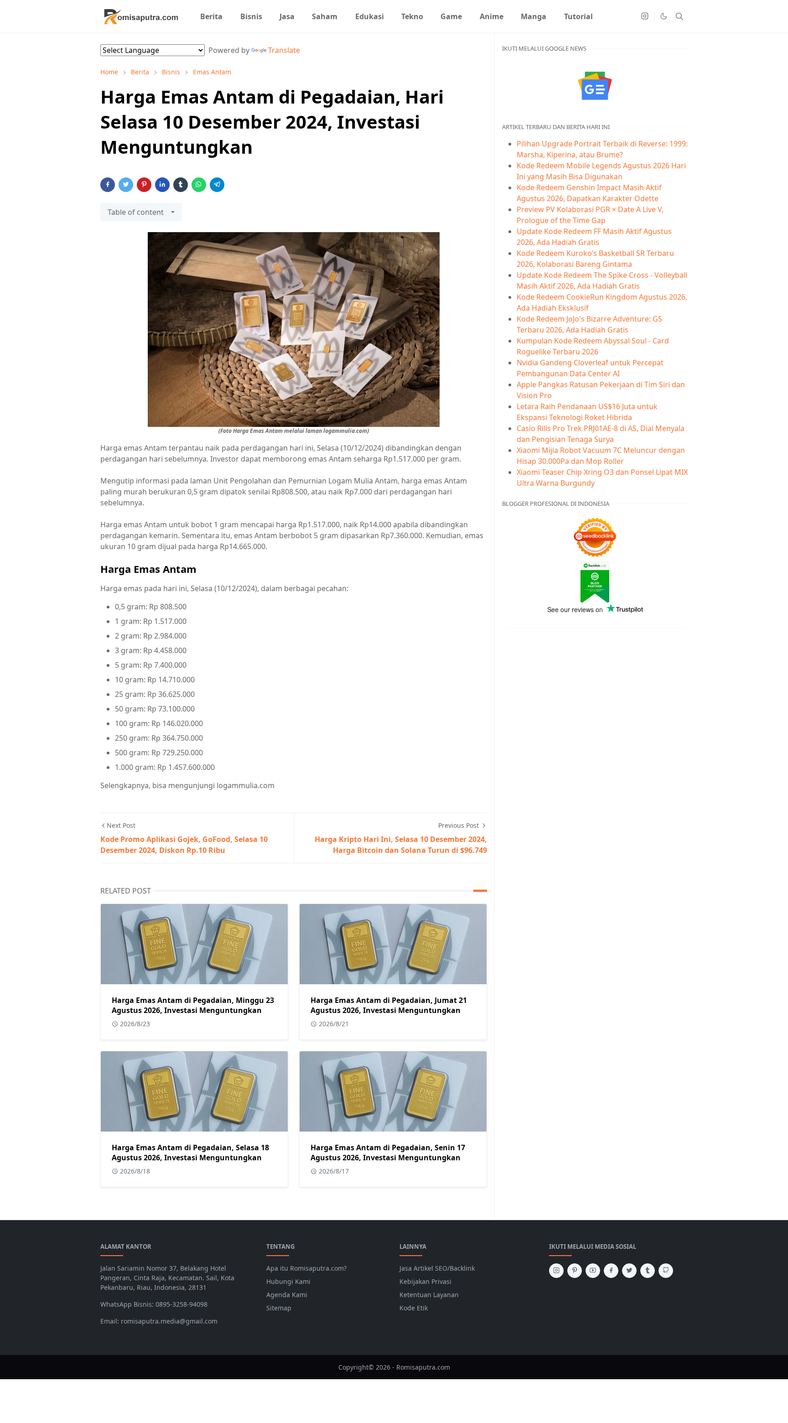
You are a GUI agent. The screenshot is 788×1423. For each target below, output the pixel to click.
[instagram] (645, 16)
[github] (665, 1270)
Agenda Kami (286, 1294)
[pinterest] (574, 1270)
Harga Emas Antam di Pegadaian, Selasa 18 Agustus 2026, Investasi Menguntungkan (190, 1153)
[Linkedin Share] (162, 184)
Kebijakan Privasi (425, 1281)
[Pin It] (144, 184)
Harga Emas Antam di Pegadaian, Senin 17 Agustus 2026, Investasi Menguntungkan (388, 1153)
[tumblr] (647, 1270)
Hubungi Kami (288, 1281)
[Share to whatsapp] (199, 184)
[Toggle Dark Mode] (663, 16)
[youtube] (593, 1270)
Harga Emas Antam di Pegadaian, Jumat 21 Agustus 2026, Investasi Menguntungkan (389, 1005)
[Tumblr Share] (180, 184)
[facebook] (611, 1270)
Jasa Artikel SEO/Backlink (437, 1268)
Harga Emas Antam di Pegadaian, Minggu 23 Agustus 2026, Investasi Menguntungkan (193, 1005)
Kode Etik (413, 1308)
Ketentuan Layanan (429, 1294)
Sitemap (278, 1308)
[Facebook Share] (107, 184)
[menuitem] (211, 16)
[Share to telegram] (217, 184)
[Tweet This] (126, 184)
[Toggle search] (679, 16)
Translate (284, 50)
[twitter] (629, 1270)
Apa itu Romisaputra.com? (306, 1268)
